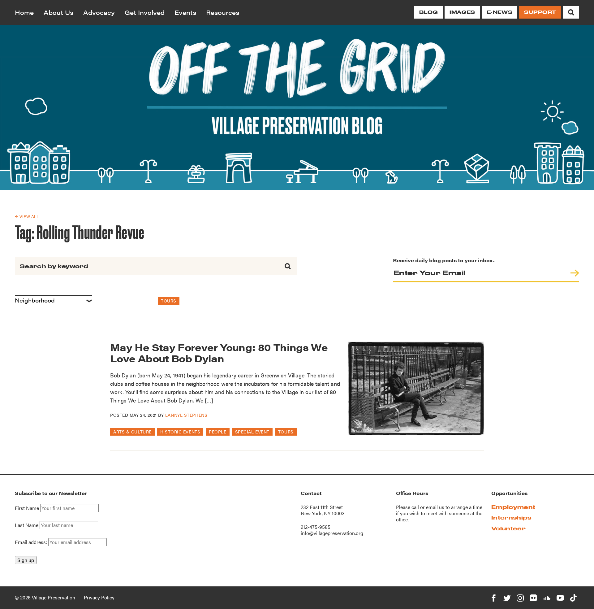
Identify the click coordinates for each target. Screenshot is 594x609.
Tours (168, 301)
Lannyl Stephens (186, 415)
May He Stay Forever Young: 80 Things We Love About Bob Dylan (219, 352)
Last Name (26, 525)
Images (462, 12)
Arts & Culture (132, 431)
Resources (222, 12)
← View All (27, 216)
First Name (27, 508)
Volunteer (508, 528)
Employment (513, 507)
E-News (499, 12)
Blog (428, 12)
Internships (511, 517)
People (217, 431)
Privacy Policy (99, 597)
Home (24, 12)
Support (540, 12)
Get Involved (145, 12)
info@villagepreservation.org (332, 533)
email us (435, 507)
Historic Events (180, 431)
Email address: (31, 542)
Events (185, 12)
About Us (58, 12)
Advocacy (99, 12)
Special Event (252, 431)
